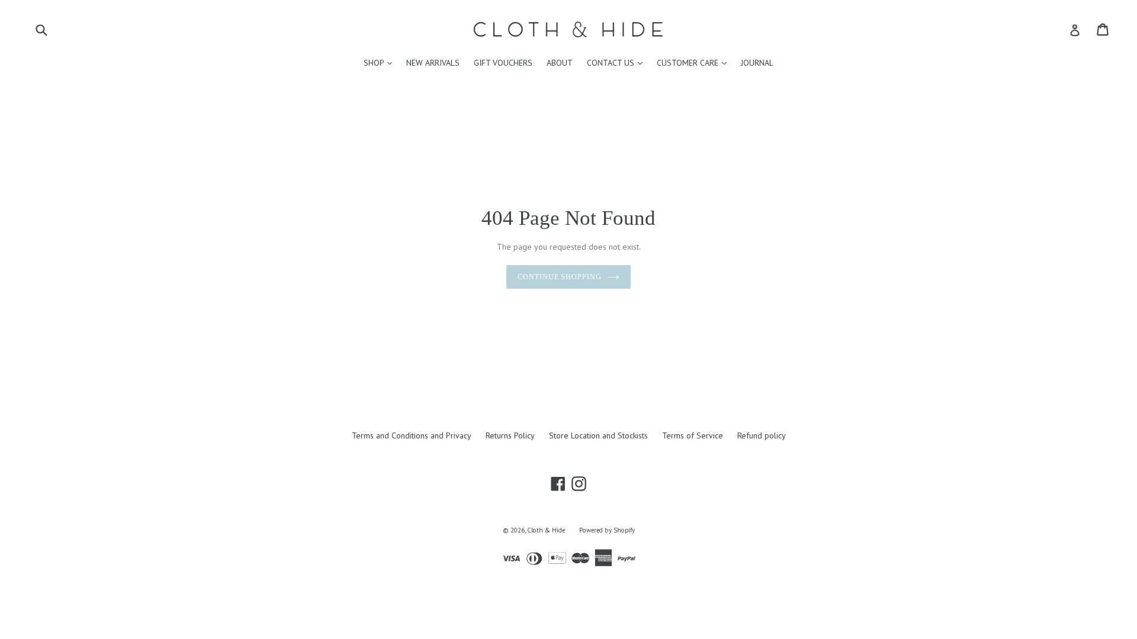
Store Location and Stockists (598, 435)
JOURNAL (757, 62)
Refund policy (761, 435)
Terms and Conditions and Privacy (411, 435)
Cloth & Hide (546, 530)
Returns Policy (510, 435)
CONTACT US (617, 62)
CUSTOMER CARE (695, 62)
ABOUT (560, 62)
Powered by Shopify (607, 530)
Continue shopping (560, 277)
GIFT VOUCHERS (503, 62)
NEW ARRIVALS (433, 62)
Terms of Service (692, 435)
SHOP (381, 62)
